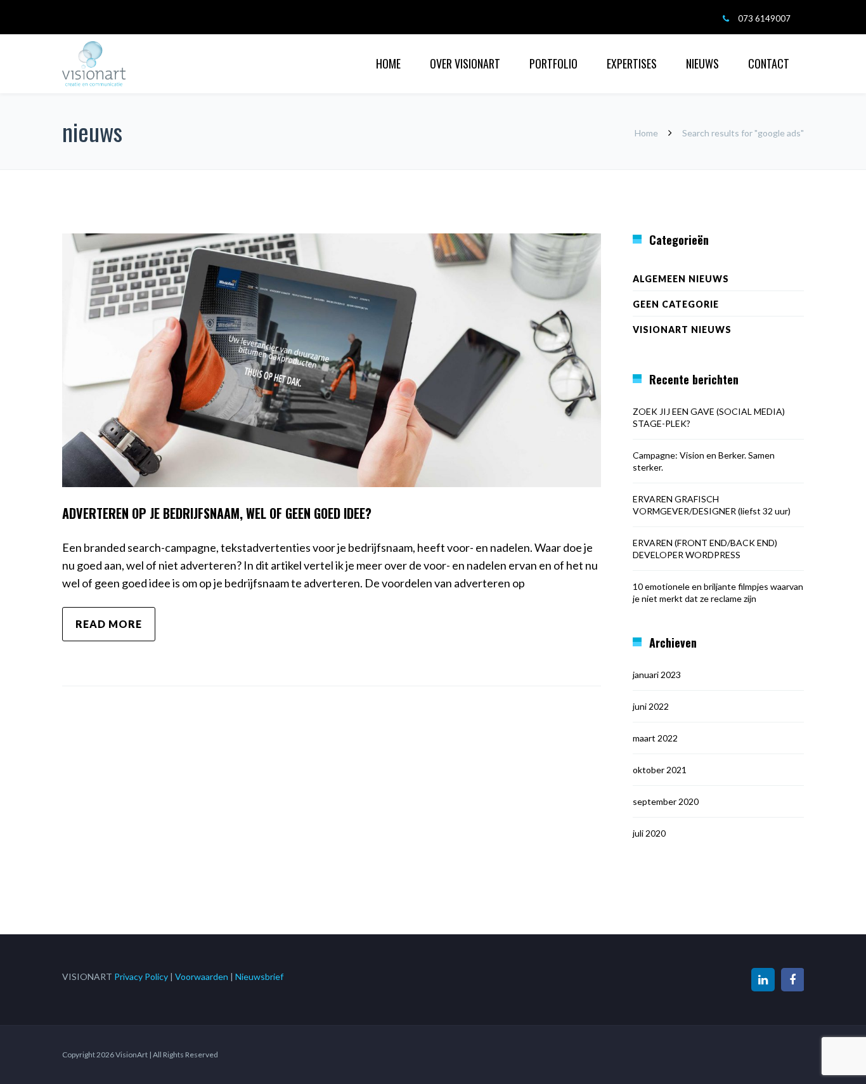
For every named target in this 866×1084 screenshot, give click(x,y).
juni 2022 (651, 706)
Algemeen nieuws (681, 278)
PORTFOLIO (553, 63)
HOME (388, 63)
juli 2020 (649, 833)
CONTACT (768, 63)
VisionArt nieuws (682, 329)
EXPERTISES (632, 63)
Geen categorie (676, 304)
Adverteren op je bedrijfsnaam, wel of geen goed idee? (217, 513)
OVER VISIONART (465, 63)
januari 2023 (657, 674)
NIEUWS (702, 63)
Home (646, 132)
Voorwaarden (201, 976)
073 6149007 (764, 18)
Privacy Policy (141, 976)
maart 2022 (655, 738)
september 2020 (666, 801)
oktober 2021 (660, 769)
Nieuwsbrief (259, 976)
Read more (108, 624)
